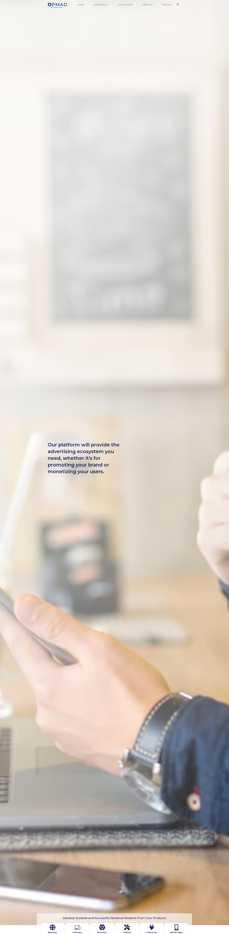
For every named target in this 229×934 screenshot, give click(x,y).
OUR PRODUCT (101, 5)
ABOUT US (148, 5)
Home (81, 5)
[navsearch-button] (178, 4)
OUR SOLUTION (125, 5)
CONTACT (167, 5)
